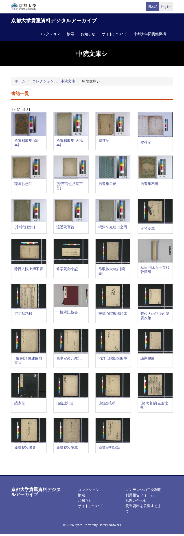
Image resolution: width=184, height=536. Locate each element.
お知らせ (88, 34)
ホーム (20, 81)
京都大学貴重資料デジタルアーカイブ (54, 20)
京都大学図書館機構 (150, 34)
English (166, 7)
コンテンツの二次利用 (143, 489)
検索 (70, 34)
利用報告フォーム (139, 495)
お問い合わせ (136, 500)
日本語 (153, 7)
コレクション (49, 34)
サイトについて (114, 34)
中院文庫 (68, 81)
